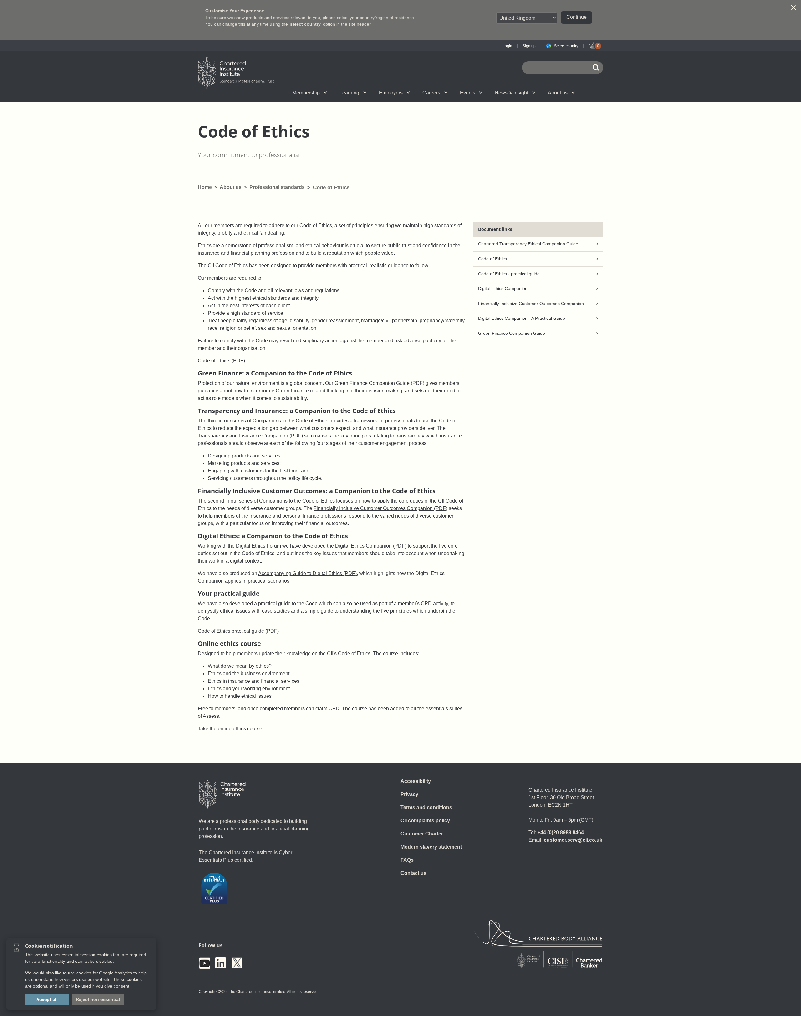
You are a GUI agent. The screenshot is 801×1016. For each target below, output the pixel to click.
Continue (576, 17)
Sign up (529, 46)
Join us (260, 92)
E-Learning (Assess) (339, 92)
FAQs (407, 860)
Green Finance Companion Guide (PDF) (379, 383)
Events (467, 92)
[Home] (222, 793)
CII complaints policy (425, 820)
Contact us (413, 873)
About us (558, 92)
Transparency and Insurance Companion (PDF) (250, 435)
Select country (566, 46)
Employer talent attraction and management (413, 92)
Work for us (491, 92)
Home (205, 187)
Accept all (47, 999)
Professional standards (277, 187)
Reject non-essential (98, 999)
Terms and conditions (426, 807)
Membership (306, 92)
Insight (418, 92)
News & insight (511, 92)
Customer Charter (421, 833)
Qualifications (266, 92)
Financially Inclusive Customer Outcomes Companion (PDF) (380, 508)
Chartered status (261, 92)
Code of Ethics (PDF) (221, 360)
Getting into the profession (332, 92)
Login (507, 46)
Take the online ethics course (230, 728)
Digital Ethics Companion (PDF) (370, 546)
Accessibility (415, 781)
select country (305, 24)
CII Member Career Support (267, 92)
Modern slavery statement (431, 847)
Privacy (409, 794)
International (414, 92)
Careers (431, 92)
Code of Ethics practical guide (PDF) (238, 631)
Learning (349, 92)
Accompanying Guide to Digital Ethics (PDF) (307, 573)
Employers (391, 92)
